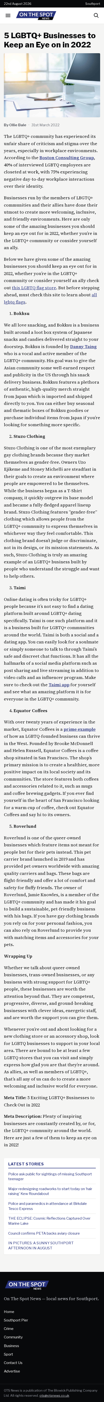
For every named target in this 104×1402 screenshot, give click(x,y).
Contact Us (13, 1362)
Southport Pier (16, 1320)
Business (11, 1345)
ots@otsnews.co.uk (54, 1395)
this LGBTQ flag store (34, 288)
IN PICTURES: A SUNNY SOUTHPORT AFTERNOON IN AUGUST (41, 1245)
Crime (9, 1328)
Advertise (12, 1371)
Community (13, 1337)
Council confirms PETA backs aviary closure (44, 1233)
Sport (8, 1354)
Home (9, 1311)
